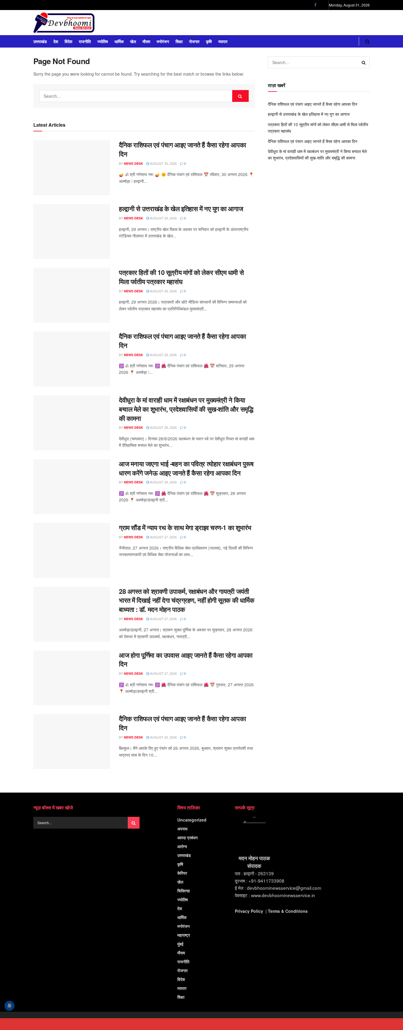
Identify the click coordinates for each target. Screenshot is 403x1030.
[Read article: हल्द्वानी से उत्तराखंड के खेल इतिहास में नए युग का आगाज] (71, 231)
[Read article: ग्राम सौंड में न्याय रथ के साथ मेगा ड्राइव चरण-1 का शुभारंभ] (71, 550)
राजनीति (85, 41)
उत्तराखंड (40, 41)
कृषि (209, 41)
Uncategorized (192, 820)
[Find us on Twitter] (323, 5)
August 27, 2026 (163, 536)
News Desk (133, 163)
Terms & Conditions (288, 911)
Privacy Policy (249, 911)
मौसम (146, 41)
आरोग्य (182, 846)
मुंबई (180, 944)
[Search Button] (367, 41)
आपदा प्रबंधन (187, 837)
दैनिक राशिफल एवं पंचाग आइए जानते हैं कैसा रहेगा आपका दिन (182, 149)
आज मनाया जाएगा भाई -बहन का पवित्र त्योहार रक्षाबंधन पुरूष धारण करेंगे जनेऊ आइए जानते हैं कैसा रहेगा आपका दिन (186, 468)
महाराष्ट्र (183, 935)
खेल (133, 41)
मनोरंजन (163, 41)
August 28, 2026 (163, 427)
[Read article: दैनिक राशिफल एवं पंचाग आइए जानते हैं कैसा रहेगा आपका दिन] (71, 167)
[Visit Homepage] (63, 22)
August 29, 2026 (163, 218)
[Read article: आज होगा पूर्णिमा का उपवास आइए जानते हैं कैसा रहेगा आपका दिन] (71, 678)
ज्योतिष (102, 41)
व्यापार (222, 41)
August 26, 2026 (163, 737)
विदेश (68, 41)
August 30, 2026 (163, 163)
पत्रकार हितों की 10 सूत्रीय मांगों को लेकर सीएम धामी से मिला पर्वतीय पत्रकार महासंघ (181, 277)
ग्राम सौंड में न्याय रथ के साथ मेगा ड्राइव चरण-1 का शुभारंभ (185, 527)
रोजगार (194, 41)
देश (55, 41)
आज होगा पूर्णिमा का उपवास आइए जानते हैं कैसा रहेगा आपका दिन (186, 659)
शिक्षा (179, 41)
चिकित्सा (183, 891)
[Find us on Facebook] (315, 5)
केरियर (182, 873)
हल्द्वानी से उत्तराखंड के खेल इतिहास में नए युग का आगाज (181, 208)
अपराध (182, 829)
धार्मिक (119, 41)
